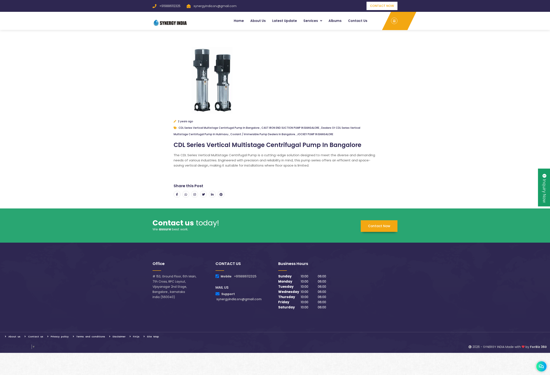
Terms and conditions (90, 336)
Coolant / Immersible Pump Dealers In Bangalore (263, 134)
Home (239, 20)
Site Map (153, 336)
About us (258, 20)
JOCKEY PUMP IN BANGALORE (315, 134)
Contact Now (379, 226)
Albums (335, 20)
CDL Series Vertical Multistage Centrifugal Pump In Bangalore (219, 128)
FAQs (136, 336)
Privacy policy (60, 336)
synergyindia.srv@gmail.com (215, 6)
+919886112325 (169, 6)
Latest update (284, 20)
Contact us (357, 20)
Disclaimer (119, 336)
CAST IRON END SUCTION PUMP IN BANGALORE (290, 128)
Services (311, 20)
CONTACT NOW (382, 6)
